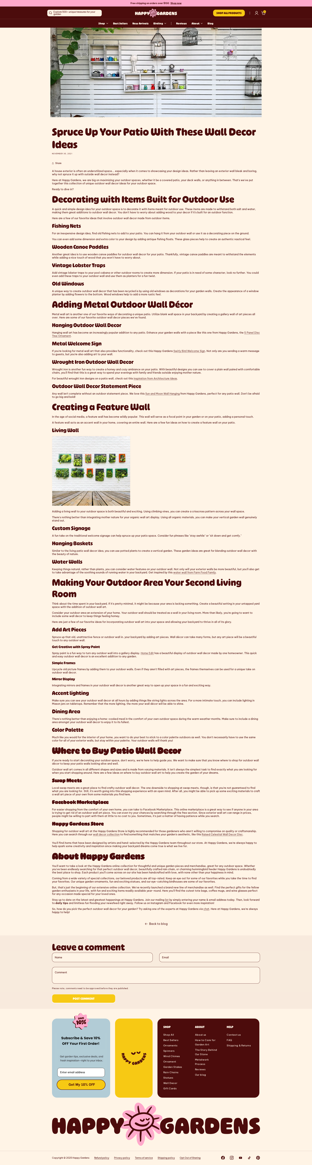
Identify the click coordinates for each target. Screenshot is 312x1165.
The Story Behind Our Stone (206, 1052)
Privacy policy (122, 1157)
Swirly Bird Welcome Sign (189, 351)
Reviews (181, 23)
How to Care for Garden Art (205, 1042)
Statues (168, 1077)
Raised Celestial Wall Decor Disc (222, 834)
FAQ (229, 1040)
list (167, 899)
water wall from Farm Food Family (194, 572)
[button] (263, 13)
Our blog (200, 1074)
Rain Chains (171, 1072)
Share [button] (58, 163)
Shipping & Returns (239, 1045)
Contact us (234, 1034)
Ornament (169, 1061)
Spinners (169, 1050)
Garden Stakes (172, 1067)
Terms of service (144, 1157)
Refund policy (101, 1157)
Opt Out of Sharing (190, 1157)
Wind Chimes (171, 1056)
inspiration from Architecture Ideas (155, 378)
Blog (210, 23)
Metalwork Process (202, 1062)
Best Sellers (120, 23)
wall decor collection (106, 834)
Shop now (176, 3)
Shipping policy (166, 1157)
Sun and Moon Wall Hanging (162, 393)
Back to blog (158, 924)
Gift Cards (170, 1088)
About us (200, 1034)
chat (206, 909)
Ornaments (170, 1045)
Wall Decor (170, 1083)
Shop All (168, 1034)
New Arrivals (140, 23)
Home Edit (147, 653)
